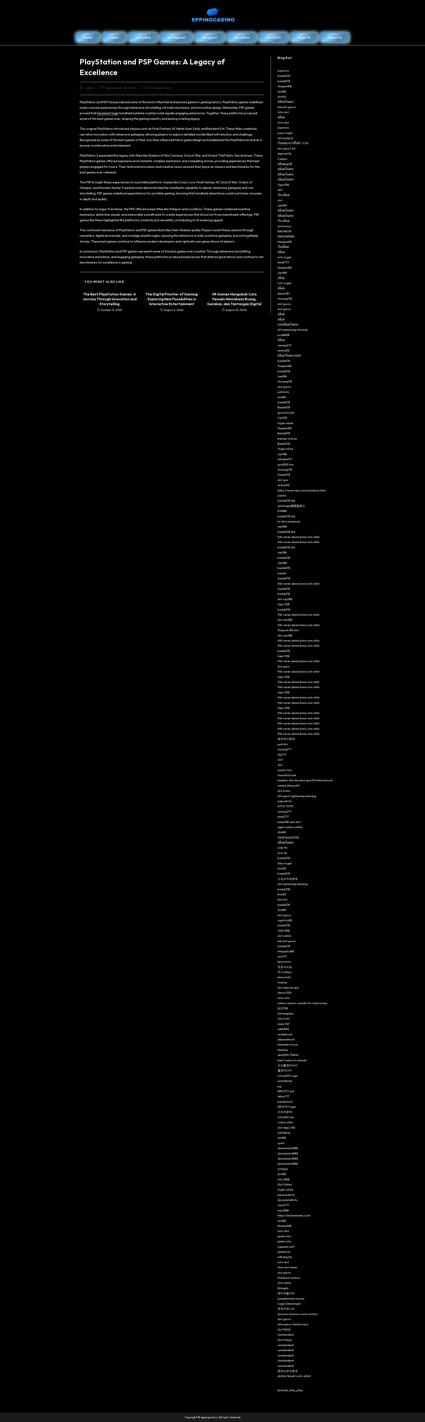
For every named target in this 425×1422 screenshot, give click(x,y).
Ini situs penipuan (289, 521)
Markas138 (285, 1226)
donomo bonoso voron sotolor (298, 1314)
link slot (282, 899)
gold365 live (286, 464)
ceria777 (283, 1205)
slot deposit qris (288, 987)
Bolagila (283, 1288)
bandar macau (287, 438)
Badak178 (284, 407)
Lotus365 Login (288, 1075)
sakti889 (283, 1029)
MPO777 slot (286, 1091)
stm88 (282, 832)
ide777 (282, 754)
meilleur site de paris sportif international (305, 780)
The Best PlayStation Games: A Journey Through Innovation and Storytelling (110, 299)
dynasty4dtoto (288, 1200)
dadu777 (283, 262)
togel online (285, 423)
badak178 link (286, 500)
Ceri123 (282, 417)
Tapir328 (283, 184)
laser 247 (284, 1024)
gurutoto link (286, 412)
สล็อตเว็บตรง (286, 101)
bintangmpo (286, 1013)
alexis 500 (285, 992)
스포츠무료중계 (288, 879)
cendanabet (286, 1334)
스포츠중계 (285, 1112)
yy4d (281, 1143)
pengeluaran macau (291, 1298)
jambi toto (284, 1236)
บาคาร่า (283, 848)
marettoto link (287, 775)
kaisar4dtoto (286, 1195)
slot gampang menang (292, 329)
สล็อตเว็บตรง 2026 (289, 355)
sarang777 (285, 345)
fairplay (283, 1049)
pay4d (282, 495)
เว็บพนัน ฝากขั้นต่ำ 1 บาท (293, 143)
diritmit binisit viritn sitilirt (294, 1376)
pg (279, 1086)
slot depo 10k (286, 1127)
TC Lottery (285, 972)
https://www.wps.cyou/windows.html (302, 490)
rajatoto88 (285, 920)
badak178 (284, 76)
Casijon (282, 159)
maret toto (285, 770)
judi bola (283, 392)
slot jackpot (285, 138)
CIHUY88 (284, 930)
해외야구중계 (286, 739)
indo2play (284, 1132)
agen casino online (290, 827)
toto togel (284, 257)
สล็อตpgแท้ (285, 164)
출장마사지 (285, 1070)
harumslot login (108, 113)
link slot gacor (287, 107)
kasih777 (283, 816)
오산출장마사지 (288, 1065)
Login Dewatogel (289, 1303)
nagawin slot (286, 1246)
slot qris (283, 480)
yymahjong (285, 1081)
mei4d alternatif (288, 785)
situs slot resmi (287, 1267)
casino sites (285, 1122)
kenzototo (284, 961)
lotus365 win (286, 1117)
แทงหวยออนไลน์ (288, 837)
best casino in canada (292, 1060)
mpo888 (283, 1210)
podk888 (284, 335)
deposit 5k (284, 153)
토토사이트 (285, 967)
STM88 (282, 511)
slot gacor (284, 304)
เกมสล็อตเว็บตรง (288, 324)
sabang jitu (285, 1257)
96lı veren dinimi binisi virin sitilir (299, 537)
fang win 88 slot (288, 630)
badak (282, 573)
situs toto (284, 998)
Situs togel (285, 863)
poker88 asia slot (289, 822)
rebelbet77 (285, 459)
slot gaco (284, 666)
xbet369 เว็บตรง (288, 1055)
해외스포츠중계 (288, 1371)
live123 (282, 868)
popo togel (285, 133)
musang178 (285, 298)
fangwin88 (285, 86)
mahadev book (288, 1044)
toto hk (282, 853)
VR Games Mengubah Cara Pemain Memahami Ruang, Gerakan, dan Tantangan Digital (234, 299)
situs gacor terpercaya (293, 1324)
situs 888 (284, 1179)
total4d (283, 1169)
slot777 (282, 956)
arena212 (284, 350)
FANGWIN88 (286, 236)
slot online (284, 935)
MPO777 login (287, 1106)
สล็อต (281, 117)
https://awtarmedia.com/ (294, 1215)
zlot (280, 759)
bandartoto (285, 1101)
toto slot (283, 112)
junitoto (283, 744)
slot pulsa (284, 790)
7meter (282, 982)
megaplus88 (286, 951)
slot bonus (284, 226)
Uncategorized (159, 88)
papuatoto (285, 801)
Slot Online (285, 1184)
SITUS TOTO (286, 806)
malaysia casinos (289, 1277)
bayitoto (283, 70)
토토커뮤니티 (286, 1308)
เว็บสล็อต (283, 246)
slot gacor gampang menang (297, 796)
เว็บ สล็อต (284, 195)
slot (280, 190)
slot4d (282, 96)
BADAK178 (285, 231)
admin (90, 88)
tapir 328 (284, 604)
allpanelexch (286, 1039)
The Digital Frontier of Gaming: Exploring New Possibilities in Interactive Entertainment (171, 299)
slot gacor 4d (286, 148)
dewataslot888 (288, 1148)
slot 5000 (284, 1329)
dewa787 (284, 293)
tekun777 (284, 1096)
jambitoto (284, 1251)
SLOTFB (283, 1008)
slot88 (282, 91)
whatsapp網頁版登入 (291, 506)
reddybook (285, 1034)
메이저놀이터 (286, 1293)
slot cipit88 (285, 599)
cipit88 (282, 205)
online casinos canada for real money (302, 1003)
